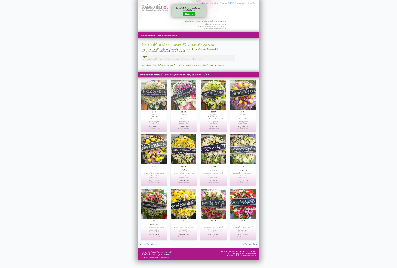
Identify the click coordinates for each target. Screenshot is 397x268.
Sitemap (230, 255)
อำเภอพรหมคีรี (241, 3)
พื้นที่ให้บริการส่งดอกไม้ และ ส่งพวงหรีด (245, 255)
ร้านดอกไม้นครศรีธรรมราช (228, 3)
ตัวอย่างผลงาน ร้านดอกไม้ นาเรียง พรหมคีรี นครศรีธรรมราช (159, 35)
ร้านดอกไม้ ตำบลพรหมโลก (248, 244)
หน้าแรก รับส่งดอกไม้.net (210, 3)
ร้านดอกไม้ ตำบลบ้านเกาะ (149, 244)
